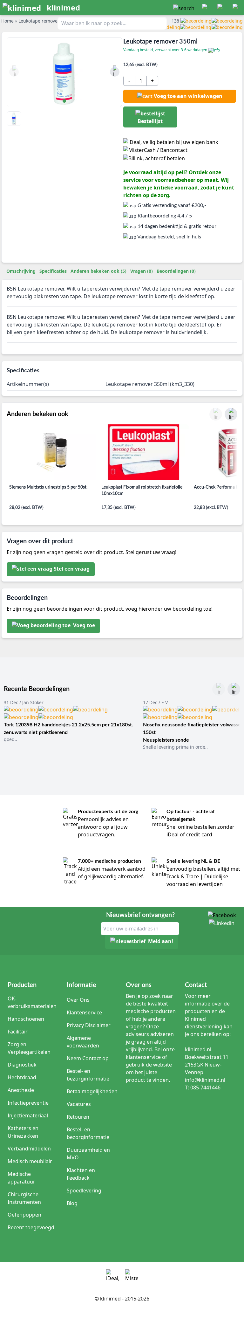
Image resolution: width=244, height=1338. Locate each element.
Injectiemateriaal (28, 1115)
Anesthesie (21, 1090)
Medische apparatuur (21, 1177)
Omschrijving (21, 271)
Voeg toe (83, 625)
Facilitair (18, 1031)
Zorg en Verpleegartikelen (29, 1048)
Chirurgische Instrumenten (24, 1198)
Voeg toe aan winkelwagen (188, 96)
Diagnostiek (22, 1064)
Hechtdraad (22, 1077)
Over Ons (78, 999)
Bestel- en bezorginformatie (88, 1074)
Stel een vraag (72, 568)
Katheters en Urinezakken (23, 1132)
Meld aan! (160, 941)
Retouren (78, 1116)
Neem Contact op (88, 1058)
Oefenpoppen (24, 1214)
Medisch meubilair (30, 1161)
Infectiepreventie (28, 1102)
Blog (72, 1203)
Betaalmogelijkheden (92, 1091)
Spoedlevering (84, 1190)
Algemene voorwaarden (83, 1041)
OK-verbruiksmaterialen (32, 1002)
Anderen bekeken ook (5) (98, 271)
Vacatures (79, 1104)
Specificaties (53, 271)
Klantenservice (84, 1012)
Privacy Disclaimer (89, 1025)
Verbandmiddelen (29, 1148)
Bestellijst (150, 121)
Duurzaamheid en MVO (88, 1153)
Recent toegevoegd (31, 1227)
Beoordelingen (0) (176, 271)
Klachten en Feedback (81, 1174)
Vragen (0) (141, 271)
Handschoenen (26, 1018)
